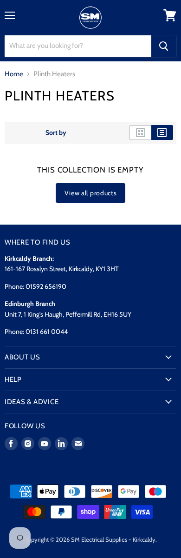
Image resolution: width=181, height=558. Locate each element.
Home (14, 74)
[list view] (162, 132)
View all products (91, 193)
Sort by (55, 132)
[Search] (163, 46)
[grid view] (140, 132)
